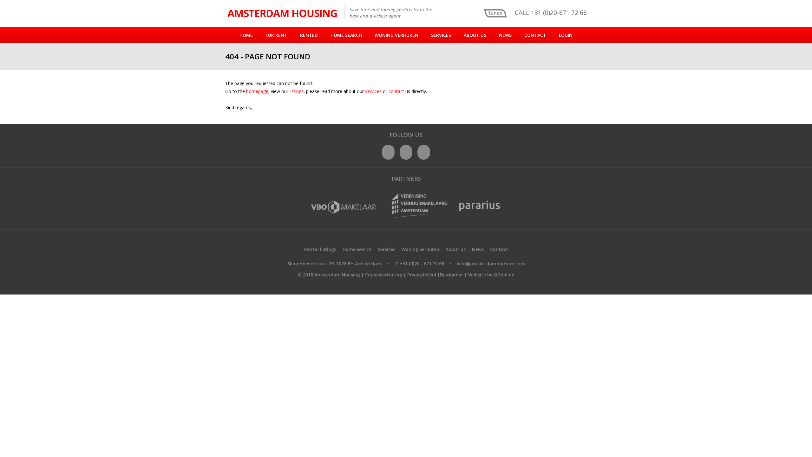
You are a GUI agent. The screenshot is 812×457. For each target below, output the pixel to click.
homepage (257, 91)
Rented (309, 35)
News (505, 35)
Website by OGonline (491, 275)
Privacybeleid (421, 275)
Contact (535, 35)
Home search (346, 35)
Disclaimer (451, 275)
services (374, 91)
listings (297, 91)
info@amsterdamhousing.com (491, 264)
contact (397, 91)
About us (475, 35)
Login (566, 35)
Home (246, 35)
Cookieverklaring (383, 275)
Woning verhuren (396, 35)
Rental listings (320, 249)
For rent (276, 35)
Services (441, 35)
